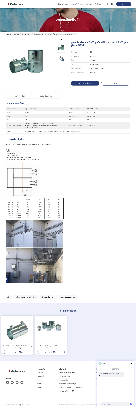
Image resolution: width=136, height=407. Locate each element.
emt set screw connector (67, 297)
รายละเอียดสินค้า (46, 96)
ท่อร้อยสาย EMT (26, 34)
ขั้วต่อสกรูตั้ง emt (47, 297)
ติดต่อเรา (98, 4)
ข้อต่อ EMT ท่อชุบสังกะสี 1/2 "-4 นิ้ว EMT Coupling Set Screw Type (17, 347)
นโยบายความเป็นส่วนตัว (13, 405)
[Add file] (99, 404)
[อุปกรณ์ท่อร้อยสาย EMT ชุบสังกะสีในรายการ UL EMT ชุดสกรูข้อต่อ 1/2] (30, 63)
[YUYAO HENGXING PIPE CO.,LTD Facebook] (7, 382)
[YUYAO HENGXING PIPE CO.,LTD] (15, 4)
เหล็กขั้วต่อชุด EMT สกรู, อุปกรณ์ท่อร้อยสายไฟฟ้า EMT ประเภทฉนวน (51, 347)
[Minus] (131, 363)
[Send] (131, 404)
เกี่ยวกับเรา (65, 4)
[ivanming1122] (22, 382)
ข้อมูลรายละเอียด (18, 96)
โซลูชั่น (80, 4)
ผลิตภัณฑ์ (74, 4)
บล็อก (91, 4)
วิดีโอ (86, 4)
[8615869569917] (12, 382)
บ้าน (59, 4)
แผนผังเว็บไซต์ (25, 405)
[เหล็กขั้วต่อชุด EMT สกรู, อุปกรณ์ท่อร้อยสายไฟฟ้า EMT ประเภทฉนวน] (51, 330)
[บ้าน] (16, 373)
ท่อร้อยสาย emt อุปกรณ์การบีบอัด (26, 297)
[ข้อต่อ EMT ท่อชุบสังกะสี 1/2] (17, 330)
